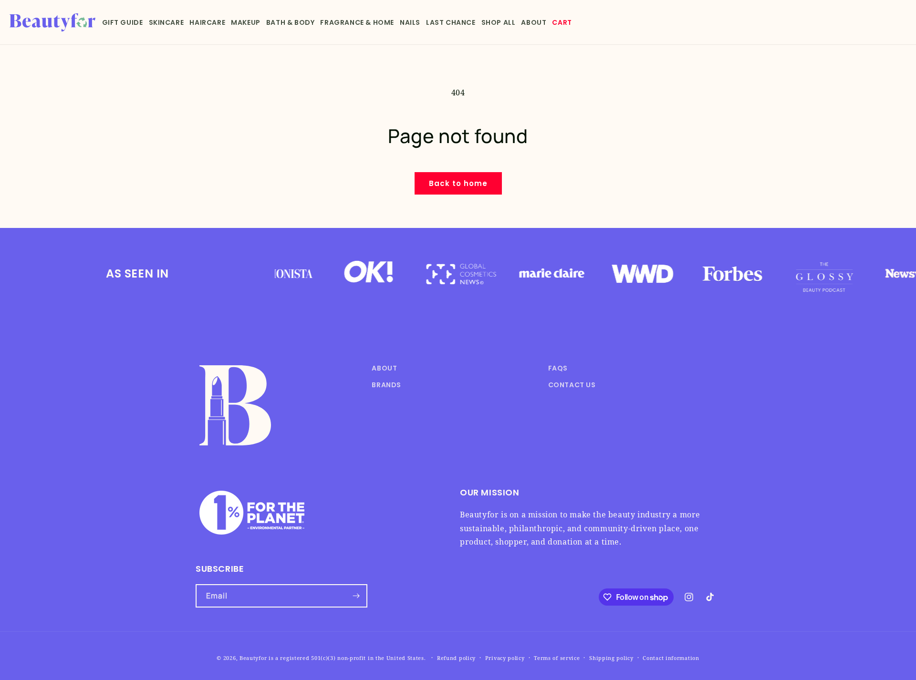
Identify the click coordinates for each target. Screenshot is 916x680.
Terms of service (557, 657)
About (384, 368)
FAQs (558, 368)
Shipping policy (611, 657)
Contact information (671, 657)
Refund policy (456, 657)
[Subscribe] (355, 596)
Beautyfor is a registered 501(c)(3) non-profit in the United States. (332, 657)
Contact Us (572, 385)
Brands (386, 385)
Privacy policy (505, 657)
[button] (122, 22)
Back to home (458, 183)
